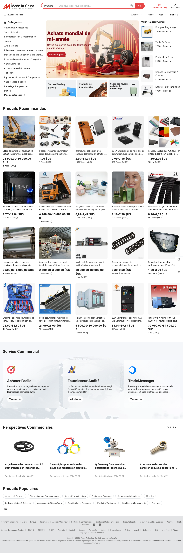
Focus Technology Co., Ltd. (91, 538)
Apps (161, 14)
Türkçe (175, 530)
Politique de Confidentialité (81, 522)
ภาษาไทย (166, 530)
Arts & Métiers (11, 45)
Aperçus (170, 522)
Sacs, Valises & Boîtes (15, 81)
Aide (150, 14)
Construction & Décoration (17, 68)
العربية (136, 530)
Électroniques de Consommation (20, 36)
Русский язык (115, 530)
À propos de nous (29, 522)
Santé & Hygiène (12, 63)
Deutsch (82, 530)
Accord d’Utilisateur (59, 522)
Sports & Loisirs (12, 32)
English (21, 530)
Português (93, 530)
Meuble (7, 90)
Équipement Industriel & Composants (22, 77)
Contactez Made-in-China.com (107, 522)
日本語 (51, 530)
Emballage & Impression (15, 86)
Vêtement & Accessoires (16, 27)
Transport (8, 72)
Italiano (104, 530)
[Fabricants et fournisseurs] (18, 6)
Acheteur (135, 14)
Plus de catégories (13, 95)
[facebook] (94, 524)
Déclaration (44, 522)
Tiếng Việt (83, 532)
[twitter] (100, 524)
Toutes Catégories (15, 14)
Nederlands (147, 530)
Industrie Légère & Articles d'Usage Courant (23, 59)
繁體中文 (41, 530)
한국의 (127, 530)
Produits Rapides (129, 522)
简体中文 (30, 530)
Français (61, 530)
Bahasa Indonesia (97, 532)
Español (71, 530)
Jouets (7, 41)
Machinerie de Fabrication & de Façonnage (23, 54)
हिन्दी (156, 530)
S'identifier (175, 7)
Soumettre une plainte (9, 522)
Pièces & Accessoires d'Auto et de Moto (23, 50)
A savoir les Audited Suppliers (151, 522)
